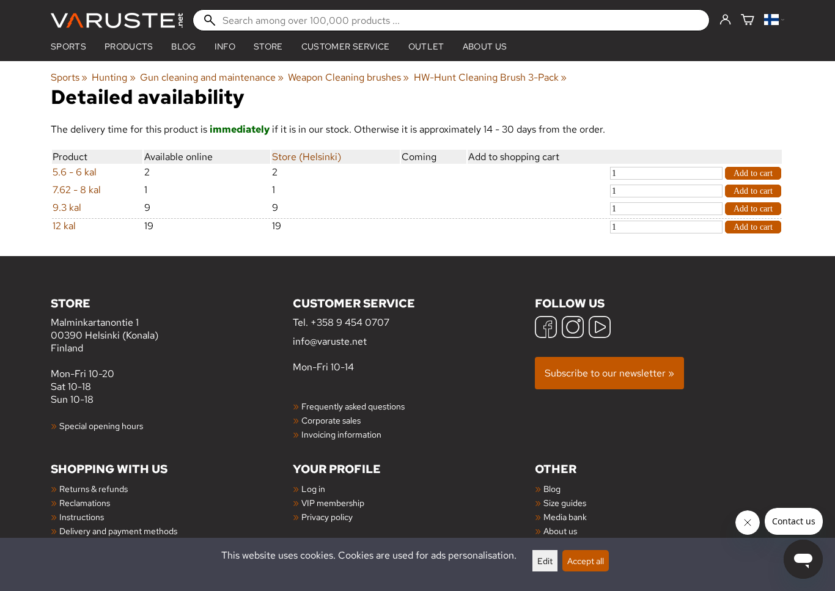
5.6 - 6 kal (75, 172)
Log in (313, 488)
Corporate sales (331, 420)
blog (183, 46)
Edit (545, 561)
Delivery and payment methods (118, 531)
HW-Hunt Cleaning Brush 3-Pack (490, 77)
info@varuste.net (330, 341)
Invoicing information (341, 434)
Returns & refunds (93, 488)
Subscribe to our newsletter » (609, 373)
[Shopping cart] (747, 20)
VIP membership (332, 502)
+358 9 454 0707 (350, 322)
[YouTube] (600, 328)
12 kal (64, 225)
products (129, 46)
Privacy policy (327, 517)
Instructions (81, 517)
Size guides (564, 502)
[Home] (117, 20)
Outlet (426, 46)
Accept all (585, 561)
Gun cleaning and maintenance (212, 77)
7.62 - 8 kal (77, 189)
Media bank (565, 517)
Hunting (113, 77)
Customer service (345, 46)
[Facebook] (546, 328)
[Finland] (774, 20)
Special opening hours (101, 425)
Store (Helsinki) (306, 156)
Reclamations (84, 502)
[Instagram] (573, 328)
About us (485, 46)
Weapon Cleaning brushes (348, 77)
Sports (68, 46)
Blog (552, 488)
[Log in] (725, 20)
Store (268, 46)
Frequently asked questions (353, 406)
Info (225, 46)
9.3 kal (67, 207)
